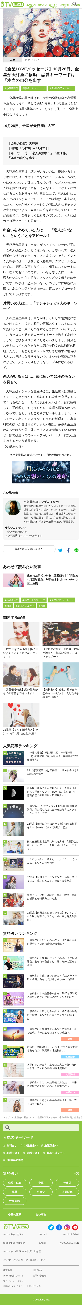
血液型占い (51, 1145)
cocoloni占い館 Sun (13, 1234)
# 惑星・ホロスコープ (34, 88)
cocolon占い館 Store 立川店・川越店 (22, 1251)
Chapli (42, 1243)
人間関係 (67, 1191)
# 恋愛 (42, 606)
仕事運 (67, 1182)
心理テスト (13, 1152)
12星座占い (31, 1145)
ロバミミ (43, 1234)
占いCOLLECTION (69, 1243)
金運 (41, 1182)
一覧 (76, 1173)
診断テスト (33, 1152)
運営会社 (7, 1270)
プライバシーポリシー (14, 1281)
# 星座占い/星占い (25, 606)
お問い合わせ (39, 1275)
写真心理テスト (56, 1152)
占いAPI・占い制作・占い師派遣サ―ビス (24, 1260)
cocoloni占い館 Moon (14, 1243)
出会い (41, 1191)
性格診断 (14, 1200)
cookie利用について (13, 1275)
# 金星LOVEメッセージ (62, 88)
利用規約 (37, 1270)
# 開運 (8, 606)
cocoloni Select (71, 1234)
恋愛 (12, 60)
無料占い (12, 1145)
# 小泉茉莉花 (11, 88)
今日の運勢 (14, 1214)
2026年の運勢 (15, 1160)
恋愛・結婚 (14, 1182)
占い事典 (41, 1214)
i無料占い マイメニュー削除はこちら (22, 1286)
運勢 (14, 1191)
